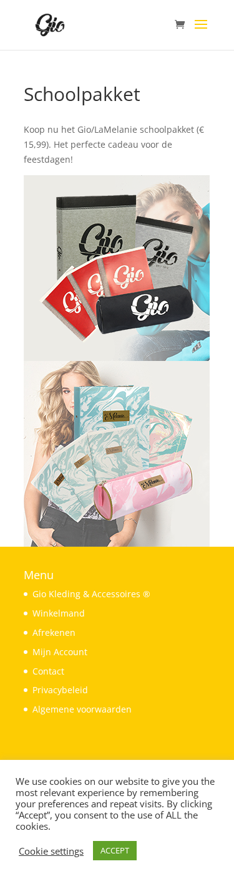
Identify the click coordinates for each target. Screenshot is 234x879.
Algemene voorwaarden (82, 709)
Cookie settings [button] (51, 851)
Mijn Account (59, 652)
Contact (48, 671)
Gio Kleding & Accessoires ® (91, 594)
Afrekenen (54, 632)
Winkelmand (58, 613)
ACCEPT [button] (114, 850)
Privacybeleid (60, 690)
